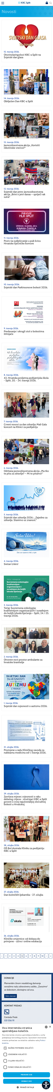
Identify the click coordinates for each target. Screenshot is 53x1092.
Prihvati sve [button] (26, 1075)
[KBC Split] (24, 2)
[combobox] (46, 1027)
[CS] (46, 1085)
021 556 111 (9, 1020)
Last (50, 955)
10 (42, 956)
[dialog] (26, 1058)
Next (46, 955)
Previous (1, 955)
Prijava (47, 3)
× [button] (50, 1027)
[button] (26, 1087)
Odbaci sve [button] (26, 1081)
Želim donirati (10, 996)
